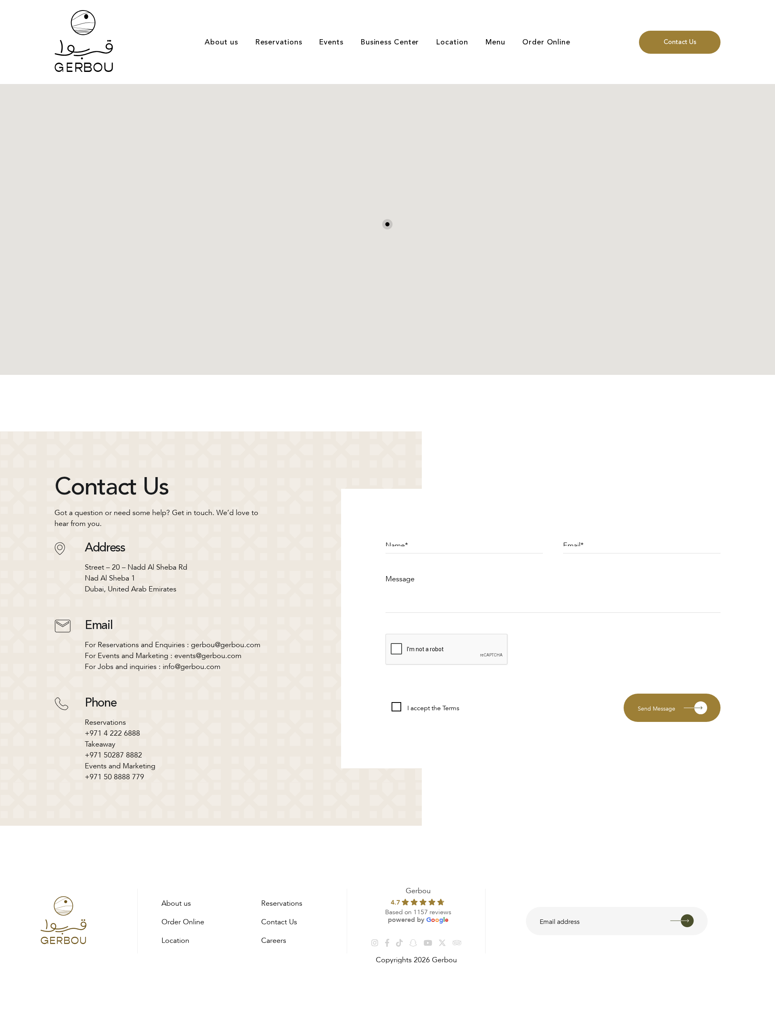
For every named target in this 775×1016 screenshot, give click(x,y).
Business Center (389, 42)
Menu (495, 42)
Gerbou (418, 890)
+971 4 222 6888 (112, 732)
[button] (387, 224)
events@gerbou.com (207, 654)
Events (331, 42)
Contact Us (680, 42)
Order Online (546, 42)
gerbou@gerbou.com (225, 644)
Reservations (278, 42)
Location (452, 42)
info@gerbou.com (191, 665)
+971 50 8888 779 (114, 776)
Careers (273, 939)
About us (221, 42)
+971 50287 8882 (113, 754)
